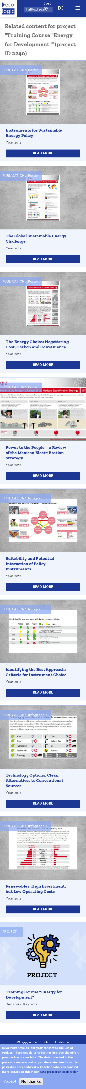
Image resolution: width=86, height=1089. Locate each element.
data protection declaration (59, 1072)
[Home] (8, 8)
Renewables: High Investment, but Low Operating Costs (36, 888)
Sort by (47, 6)
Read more (43, 153)
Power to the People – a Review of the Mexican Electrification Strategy (36, 453)
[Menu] (77, 8)
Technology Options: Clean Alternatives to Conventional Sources (34, 780)
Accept (10, 1081)
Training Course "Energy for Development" (34, 994)
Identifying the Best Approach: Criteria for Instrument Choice (36, 672)
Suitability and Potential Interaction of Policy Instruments (30, 564)
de (61, 8)
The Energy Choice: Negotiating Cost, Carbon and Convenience (37, 344)
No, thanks (31, 1081)
